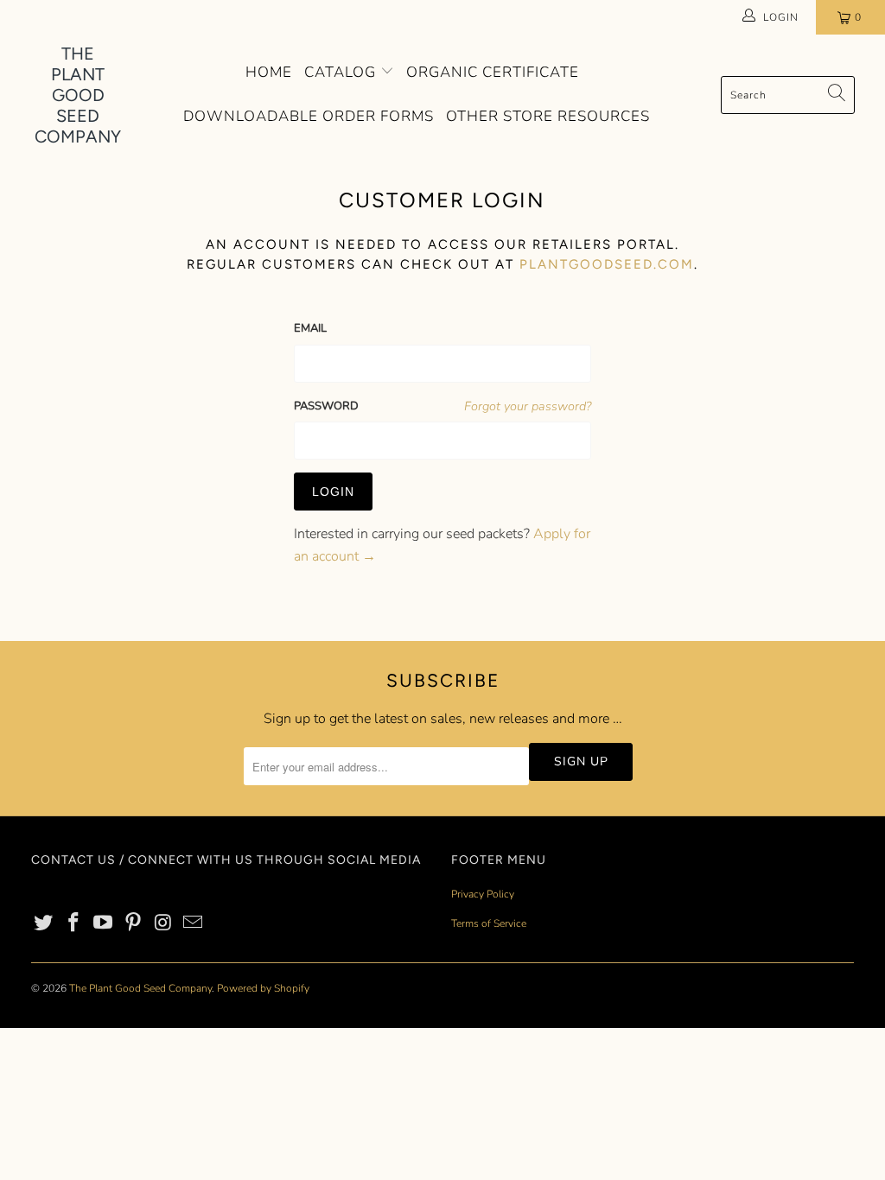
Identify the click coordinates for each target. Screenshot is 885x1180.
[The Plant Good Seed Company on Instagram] (163, 923)
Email (310, 328)
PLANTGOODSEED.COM (606, 264)
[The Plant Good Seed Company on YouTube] (104, 923)
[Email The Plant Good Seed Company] (194, 923)
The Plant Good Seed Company (140, 988)
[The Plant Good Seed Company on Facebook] (73, 923)
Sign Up (581, 761)
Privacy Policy (482, 894)
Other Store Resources (548, 116)
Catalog (342, 72)
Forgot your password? (527, 406)
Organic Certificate (492, 72)
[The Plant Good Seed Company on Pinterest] (134, 923)
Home (268, 72)
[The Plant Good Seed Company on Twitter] (44, 923)
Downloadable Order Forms (308, 116)
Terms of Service (488, 923)
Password (326, 406)
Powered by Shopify (263, 988)
